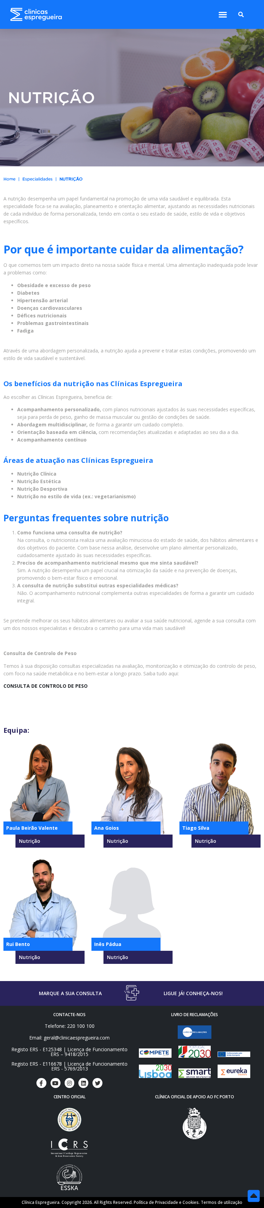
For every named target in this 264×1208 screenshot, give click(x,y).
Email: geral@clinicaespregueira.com (69, 1037)
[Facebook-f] (41, 1083)
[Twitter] (97, 1083)
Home (9, 179)
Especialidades (37, 179)
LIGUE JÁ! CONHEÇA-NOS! (193, 993)
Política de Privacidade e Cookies (166, 1202)
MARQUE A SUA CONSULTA (70, 993)
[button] (222, 14)
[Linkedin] (83, 1083)
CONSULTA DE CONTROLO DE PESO (45, 686)
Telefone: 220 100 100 (70, 1026)
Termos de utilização (221, 1202)
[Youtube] (55, 1083)
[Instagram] (70, 1083)
